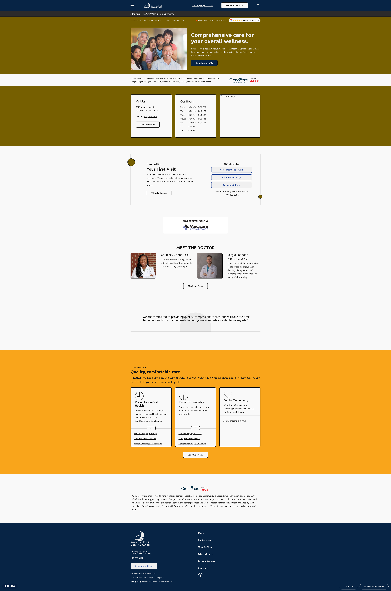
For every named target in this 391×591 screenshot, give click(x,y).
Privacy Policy (136, 582)
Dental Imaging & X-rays (145, 433)
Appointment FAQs (231, 177)
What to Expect (159, 193)
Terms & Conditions (149, 582)
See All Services (195, 454)
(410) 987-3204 (178, 20)
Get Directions (148, 124)
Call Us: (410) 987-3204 (202, 5)
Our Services (204, 540)
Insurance (203, 568)
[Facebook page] (200, 575)
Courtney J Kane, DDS (175, 255)
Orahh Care (168, 582)
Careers (161, 582)
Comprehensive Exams (145, 438)
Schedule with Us (234, 5)
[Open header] (133, 5)
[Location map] (240, 116)
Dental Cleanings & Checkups (148, 443)
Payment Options (231, 185)
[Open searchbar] (258, 5)
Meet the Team (195, 286)
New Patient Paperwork (231, 169)
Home (201, 533)
